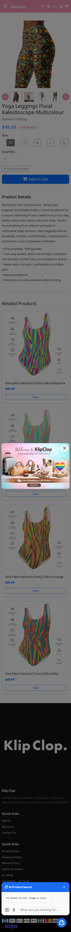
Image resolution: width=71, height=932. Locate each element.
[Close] (64, 448)
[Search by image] (7, 910)
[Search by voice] (14, 910)
